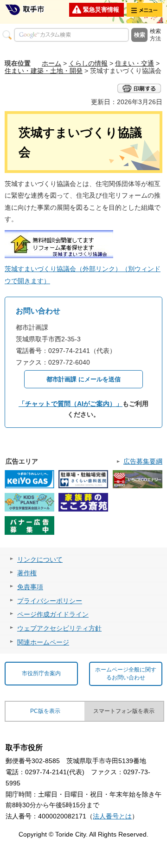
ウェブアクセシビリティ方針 (59, 628)
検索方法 (155, 35)
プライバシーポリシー (49, 601)
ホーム (51, 63)
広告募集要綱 (142, 461)
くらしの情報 (88, 63)
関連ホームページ (43, 642)
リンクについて (40, 559)
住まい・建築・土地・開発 (44, 70)
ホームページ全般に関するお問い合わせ (125, 673)
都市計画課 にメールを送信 (83, 379)
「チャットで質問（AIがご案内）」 (70, 403)
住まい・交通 (134, 63)
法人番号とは (112, 816)
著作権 (27, 573)
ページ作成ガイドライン (53, 614)
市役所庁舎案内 (41, 673)
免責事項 (30, 587)
